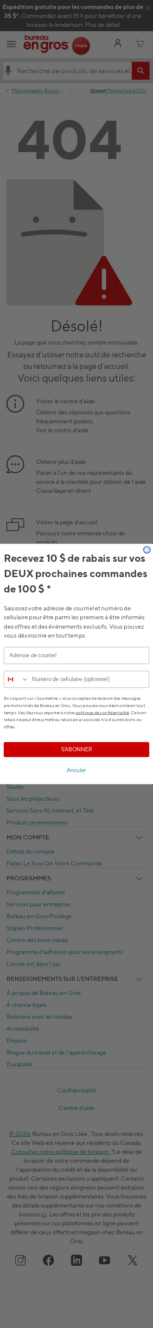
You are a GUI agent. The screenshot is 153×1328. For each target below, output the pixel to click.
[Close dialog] (147, 549)
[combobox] (16, 679)
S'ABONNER (76, 749)
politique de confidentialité (102, 712)
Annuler (76, 770)
